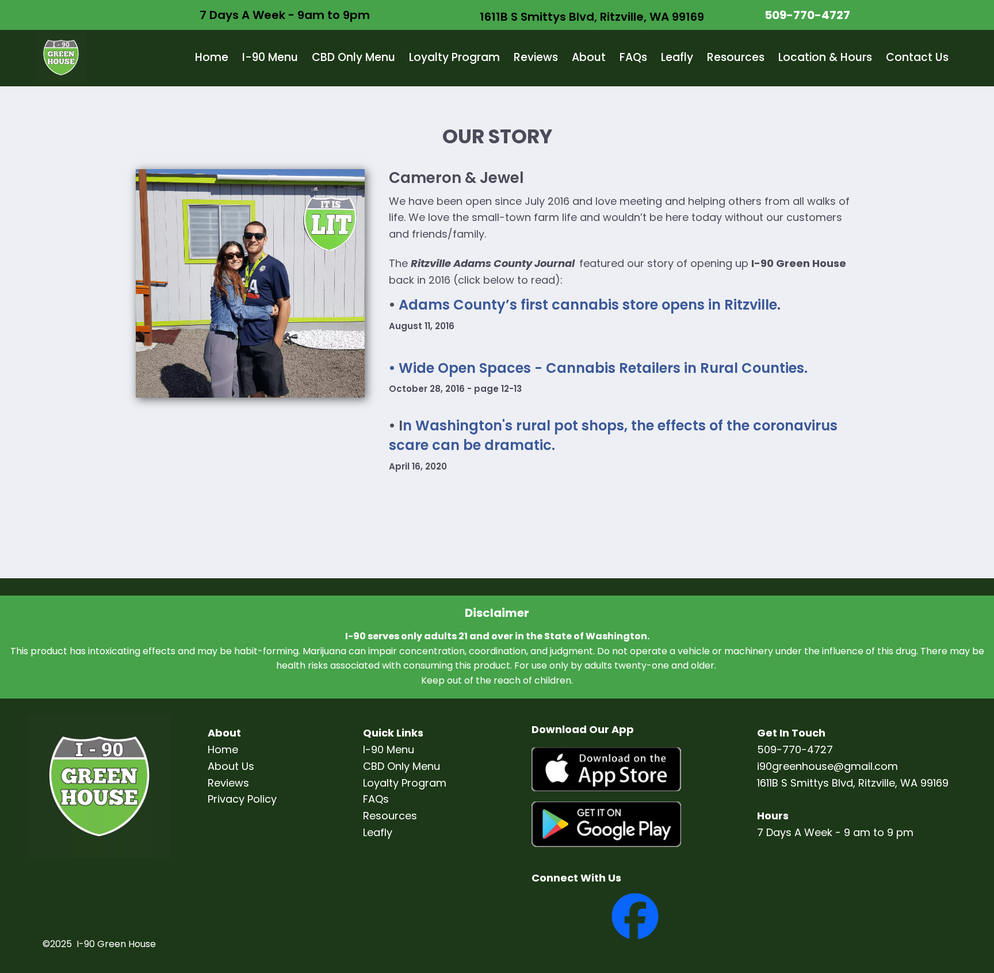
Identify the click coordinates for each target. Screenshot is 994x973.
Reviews (536, 57)
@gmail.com (866, 766)
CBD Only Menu (353, 57)
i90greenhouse (795, 766)
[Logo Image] (61, 58)
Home (211, 57)
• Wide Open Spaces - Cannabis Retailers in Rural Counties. (598, 367)
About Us (231, 766)
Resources (735, 57)
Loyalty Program (454, 57)
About (589, 57)
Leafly (677, 57)
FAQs (633, 57)
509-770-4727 (807, 15)
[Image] (607, 769)
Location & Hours (825, 57)
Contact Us (917, 57)
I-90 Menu (270, 57)
